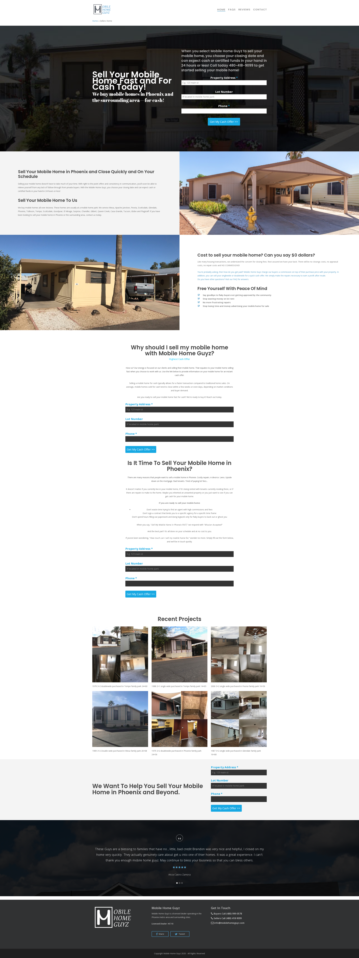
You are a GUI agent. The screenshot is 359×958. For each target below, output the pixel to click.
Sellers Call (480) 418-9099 (227, 918)
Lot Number (224, 92)
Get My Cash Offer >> (224, 122)
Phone (224, 106)
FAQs (232, 9)
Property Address (224, 78)
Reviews (244, 9)
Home (221, 9)
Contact (260, 9)
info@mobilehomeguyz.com (229, 922)
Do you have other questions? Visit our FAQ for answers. (223, 279)
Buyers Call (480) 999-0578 (227, 913)
